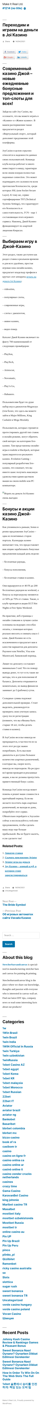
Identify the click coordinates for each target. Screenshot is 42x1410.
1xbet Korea (10, 1073)
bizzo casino (10, 1137)
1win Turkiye (10, 1051)
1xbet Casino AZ (13, 1064)
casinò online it (12, 1169)
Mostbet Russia (13, 1222)
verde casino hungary (17, 1304)
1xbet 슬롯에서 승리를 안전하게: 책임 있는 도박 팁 (19, 1385)
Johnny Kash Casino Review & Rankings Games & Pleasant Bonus (20, 1342)
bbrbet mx (9, 1133)
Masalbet (8, 1209)
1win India (9, 1042)
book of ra (9, 1142)
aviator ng (9, 1114)
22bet (6, 1096)
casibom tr (9, 1146)
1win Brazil (9, 1037)
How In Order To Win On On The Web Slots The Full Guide (20, 1376)
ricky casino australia (16, 1268)
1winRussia (10, 1060)
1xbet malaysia (12, 1083)
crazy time (9, 1186)
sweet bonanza (12, 1291)
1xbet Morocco (12, 1087)
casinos (7, 1181)
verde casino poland (16, 1309)
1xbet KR (8, 1078)
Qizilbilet (8, 1259)
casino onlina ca (13, 1160)
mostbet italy (11, 1213)
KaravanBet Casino (15, 1195)
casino (6, 1151)
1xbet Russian (11, 1092)
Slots (5, 1277)
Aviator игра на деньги (17, 862)
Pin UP (6, 1236)
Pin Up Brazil (10, 1241)
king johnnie (10, 1200)
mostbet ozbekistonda (17, 1218)
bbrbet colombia (13, 1128)
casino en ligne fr (14, 1155)
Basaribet (8, 1124)
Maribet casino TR (14, 1204)
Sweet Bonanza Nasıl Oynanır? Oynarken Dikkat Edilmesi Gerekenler (20, 1354)
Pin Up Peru (10, 1245)
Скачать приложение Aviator (21, 857)
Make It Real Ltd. (12, 4)
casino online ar (13, 1164)
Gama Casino (11, 1191)
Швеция (8, 1318)
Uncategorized (11, 891)
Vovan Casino (11, 1313)
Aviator (7, 1105)
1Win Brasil (9, 1032)
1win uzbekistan (13, 1055)
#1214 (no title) (12, 8)
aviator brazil (11, 1110)
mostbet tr (9, 1227)
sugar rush (9, 1286)
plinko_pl (8, 1254)
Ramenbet (9, 1263)
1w (4, 1028)
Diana (7, 41)
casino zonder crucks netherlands (17, 1175)
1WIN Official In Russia (17, 1046)
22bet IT (8, 1101)
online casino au (13, 1231)
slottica (7, 1282)
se (4, 1272)
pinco (6, 1250)
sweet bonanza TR (14, 1295)
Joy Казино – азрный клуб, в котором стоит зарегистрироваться (21, 871)
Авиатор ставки (14, 853)
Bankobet (8, 1119)
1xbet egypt (10, 1069)
